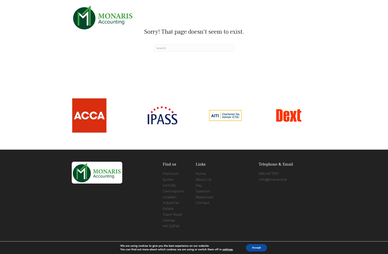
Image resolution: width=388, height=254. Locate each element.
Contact (202, 203)
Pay (199, 185)
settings (227, 249)
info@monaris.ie (273, 180)
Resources (204, 197)
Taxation (203, 191)
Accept (256, 248)
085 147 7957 (269, 174)
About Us (203, 180)
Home (201, 174)
